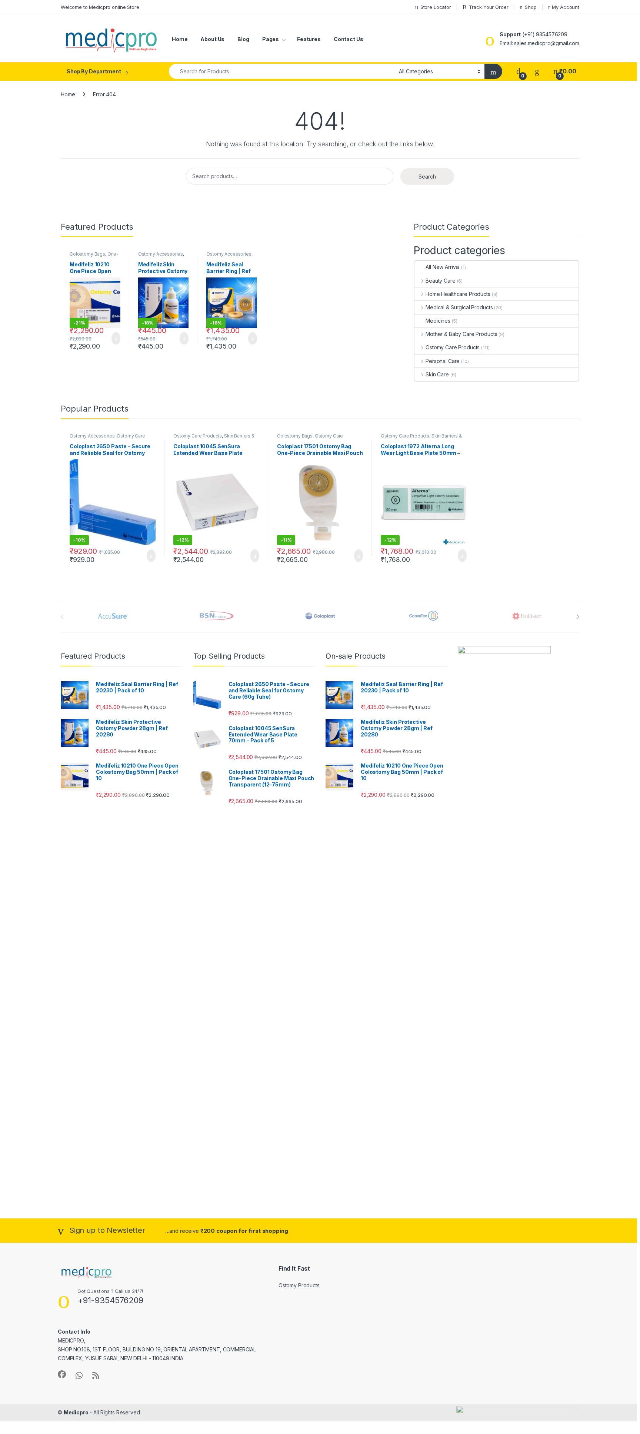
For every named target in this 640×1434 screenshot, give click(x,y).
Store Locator (435, 7)
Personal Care (443, 361)
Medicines (438, 320)
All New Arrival (443, 267)
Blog (243, 39)
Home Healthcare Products (458, 294)
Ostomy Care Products (453, 347)
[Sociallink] (62, 1374)
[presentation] (577, 616)
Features (309, 39)
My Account (565, 7)
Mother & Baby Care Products (461, 334)
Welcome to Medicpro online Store (100, 7)
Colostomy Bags (87, 254)
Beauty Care (440, 280)
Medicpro (76, 1412)
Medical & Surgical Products (459, 307)
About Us (212, 39)
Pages (270, 39)
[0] (518, 71)
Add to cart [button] (115, 338)
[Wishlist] (537, 71)
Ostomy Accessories (160, 254)
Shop (530, 7)
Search (427, 176)
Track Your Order (489, 7)
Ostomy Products (299, 1285)
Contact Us (348, 39)
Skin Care (437, 374)
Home (179, 39)
